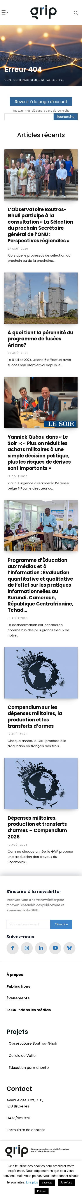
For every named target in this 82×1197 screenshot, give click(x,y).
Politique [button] (41, 1191)
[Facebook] (13, 948)
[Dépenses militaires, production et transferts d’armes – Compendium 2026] (41, 783)
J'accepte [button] (47, 1182)
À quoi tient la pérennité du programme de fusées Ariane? (40, 338)
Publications (18, 986)
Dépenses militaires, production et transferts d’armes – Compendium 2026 (37, 827)
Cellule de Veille (22, 1055)
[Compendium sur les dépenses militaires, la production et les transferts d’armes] (41, 673)
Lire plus (32, 1182)
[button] (73, 13)
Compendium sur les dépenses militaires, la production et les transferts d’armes (35, 717)
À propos (15, 974)
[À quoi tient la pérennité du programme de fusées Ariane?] (41, 298)
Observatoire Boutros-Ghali (33, 1043)
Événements (18, 998)
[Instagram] (27, 948)
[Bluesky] (69, 948)
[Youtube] (55, 948)
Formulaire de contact (26, 1129)
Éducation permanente (29, 1067)
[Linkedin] (41, 948)
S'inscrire (61, 924)
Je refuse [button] (66, 1182)
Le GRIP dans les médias (29, 1009)
